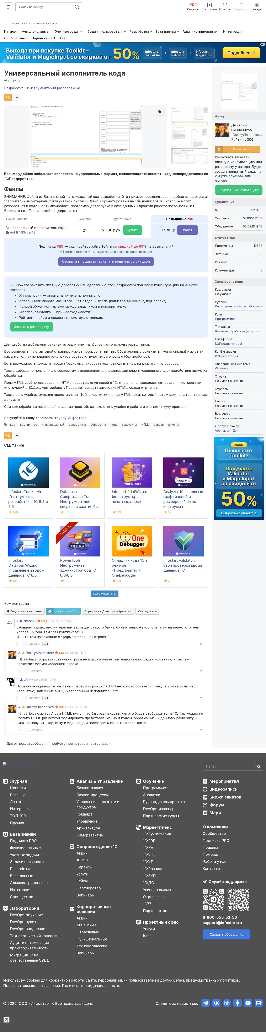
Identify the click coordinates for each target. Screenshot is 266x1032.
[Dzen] (237, 1004)
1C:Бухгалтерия (226, 356)
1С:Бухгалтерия (157, 834)
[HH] (227, 1004)
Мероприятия (224, 781)
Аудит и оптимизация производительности (29, 945)
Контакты (211, 868)
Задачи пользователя (29, 862)
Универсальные (157, 890)
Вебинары (85, 895)
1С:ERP (149, 841)
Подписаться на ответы (26, 611)
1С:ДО (148, 882)
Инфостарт (77, 418)
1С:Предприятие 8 (228, 344)
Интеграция (20, 890)
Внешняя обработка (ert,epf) (236, 331)
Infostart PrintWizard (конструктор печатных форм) (129, 496)
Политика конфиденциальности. (91, 985)
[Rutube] (258, 1004)
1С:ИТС (83, 860)
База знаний (23, 834)
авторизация (101, 743)
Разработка (20, 869)
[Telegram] (205, 1004)
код (13, 424)
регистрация (78, 743)
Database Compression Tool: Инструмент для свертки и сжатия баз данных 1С (80, 501)
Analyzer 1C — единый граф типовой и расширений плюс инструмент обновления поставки (183, 501)
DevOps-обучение (26, 915)
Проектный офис (161, 922)
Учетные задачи (24, 855)
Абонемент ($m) (227, 431)
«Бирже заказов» (229, 176)
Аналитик (151, 795)
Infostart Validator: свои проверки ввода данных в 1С (182, 565)
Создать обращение (226, 934)
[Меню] (8, 6)
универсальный (53, 424)
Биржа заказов (225, 797)
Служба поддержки (228, 881)
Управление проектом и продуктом (97, 804)
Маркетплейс (157, 827)
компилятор (28, 424)
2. (17, 680)
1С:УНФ (149, 855)
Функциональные (25, 848)
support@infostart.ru (222, 923)
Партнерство (88, 888)
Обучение (153, 781)
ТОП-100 (18, 816)
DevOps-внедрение (27, 929)
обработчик (77, 424)
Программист (225, 319)
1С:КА (148, 848)
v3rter (28, 680)
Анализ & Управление (99, 781)
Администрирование (29, 882)
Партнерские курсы (161, 816)
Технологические (91, 946)
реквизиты (129, 424)
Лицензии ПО (88, 925)
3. (19, 653)
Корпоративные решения (93, 909)
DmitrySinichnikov (39, 653)
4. (19, 707)
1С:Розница (153, 869)
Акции (81, 853)
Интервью (19, 809)
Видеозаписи (223, 789)
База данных (21, 876)
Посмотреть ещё (104, 593)
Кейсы (82, 881)
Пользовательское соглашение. (32, 985)
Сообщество (21, 897)
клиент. (173, 424)
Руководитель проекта (164, 802)
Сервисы (84, 867)
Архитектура (88, 828)
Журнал (18, 781)
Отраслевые (87, 932)
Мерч (215, 812)
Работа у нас (214, 861)
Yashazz (29, 621)
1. (17, 621)
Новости (18, 788)
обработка (98, 424)
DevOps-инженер (159, 809)
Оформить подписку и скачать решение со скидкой (106, 261)
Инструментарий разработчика (238, 306)
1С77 (147, 904)
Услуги (82, 874)
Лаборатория (24, 908)
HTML (145, 424)
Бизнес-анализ (89, 788)
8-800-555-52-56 (220, 917)
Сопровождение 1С (97, 846)
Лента (15, 802)
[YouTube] (248, 1004)
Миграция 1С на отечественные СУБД (29, 958)
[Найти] (259, 766)
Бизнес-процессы (92, 795)
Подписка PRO (23, 841)
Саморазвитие (89, 835)
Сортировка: (107, 611)
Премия (17, 823)
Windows (221, 368)
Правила (210, 847)
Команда (84, 814)
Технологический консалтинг (36, 936)
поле (114, 424)
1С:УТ (148, 862)
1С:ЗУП (149, 876)
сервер (159, 424)
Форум (216, 804)
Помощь (210, 854)
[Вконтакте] (216, 1004)
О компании (215, 826)
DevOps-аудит (23, 922)
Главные (17, 795)
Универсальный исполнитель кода (65, 73)
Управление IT (89, 821)
